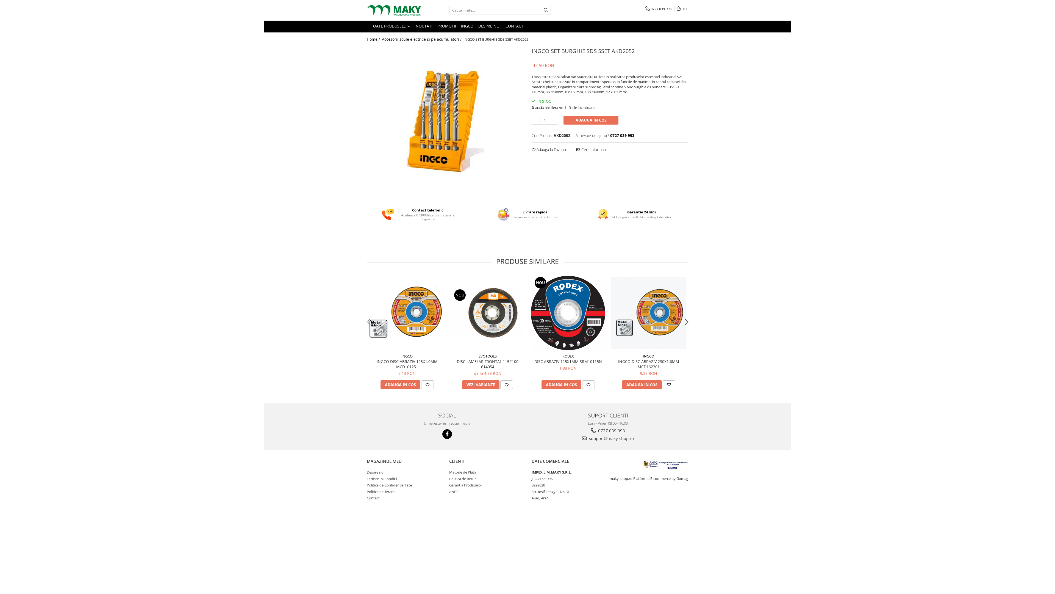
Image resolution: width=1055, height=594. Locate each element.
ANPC (454, 491)
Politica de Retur (462, 478)
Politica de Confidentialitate (389, 485)
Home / (374, 39)
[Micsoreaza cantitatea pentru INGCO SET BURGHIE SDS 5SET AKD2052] (536, 120)
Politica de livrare (381, 491)
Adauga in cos (591, 120)
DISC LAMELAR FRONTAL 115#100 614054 (487, 364)
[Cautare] (546, 10)
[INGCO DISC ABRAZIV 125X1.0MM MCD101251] (407, 313)
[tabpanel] (445, 123)
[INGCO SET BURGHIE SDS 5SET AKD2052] (445, 123)
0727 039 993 (611, 430)
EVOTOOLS (488, 356)
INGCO (407, 356)
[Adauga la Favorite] (427, 384)
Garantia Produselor (465, 485)
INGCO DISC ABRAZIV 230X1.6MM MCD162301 (648, 364)
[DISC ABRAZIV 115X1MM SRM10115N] (568, 313)
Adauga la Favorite (551, 149)
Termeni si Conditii (382, 478)
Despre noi (375, 472)
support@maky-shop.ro (611, 438)
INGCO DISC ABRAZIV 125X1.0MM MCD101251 (407, 364)
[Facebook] (447, 434)
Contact (373, 498)
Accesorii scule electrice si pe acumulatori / (422, 39)
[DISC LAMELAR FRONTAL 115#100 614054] (487, 313)
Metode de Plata (462, 472)
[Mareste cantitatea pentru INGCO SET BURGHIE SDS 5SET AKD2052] (554, 120)
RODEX (568, 356)
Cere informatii (593, 149)
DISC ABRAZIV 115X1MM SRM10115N (568, 361)
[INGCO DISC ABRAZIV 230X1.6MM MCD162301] (648, 313)
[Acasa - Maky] (394, 10)
